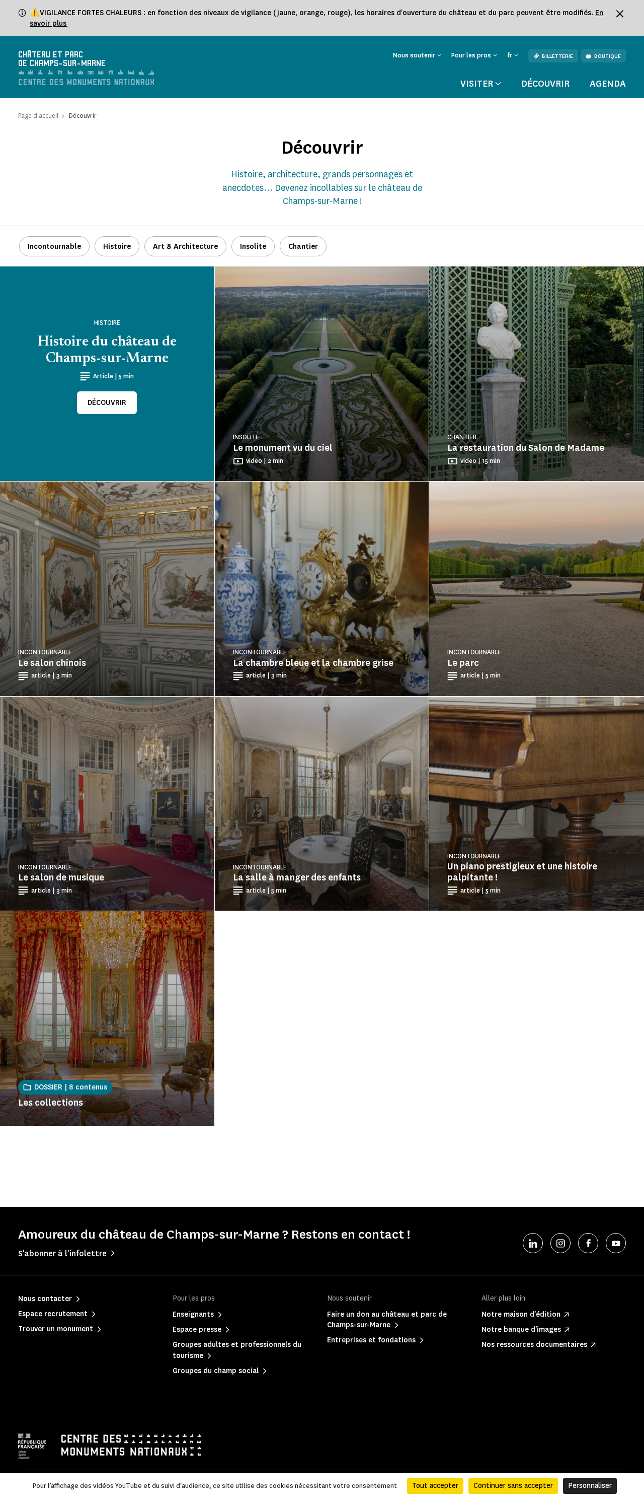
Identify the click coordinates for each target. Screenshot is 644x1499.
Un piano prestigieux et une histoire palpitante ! (522, 871)
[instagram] (560, 1243)
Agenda (608, 84)
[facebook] (588, 1243)
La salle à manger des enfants (297, 877)
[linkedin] (533, 1243)
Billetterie (557, 56)
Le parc (463, 663)
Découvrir (545, 84)
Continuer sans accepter (513, 1485)
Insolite (253, 246)
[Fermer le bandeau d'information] (620, 14)
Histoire (117, 246)
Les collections (50, 1103)
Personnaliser (590, 1485)
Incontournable (54, 246)
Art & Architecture (185, 246)
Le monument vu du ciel (283, 448)
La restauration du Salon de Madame (525, 448)
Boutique (607, 56)
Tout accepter (435, 1485)
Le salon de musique (61, 877)
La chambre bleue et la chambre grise (313, 663)
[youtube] (616, 1243)
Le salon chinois (52, 663)
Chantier (303, 246)
